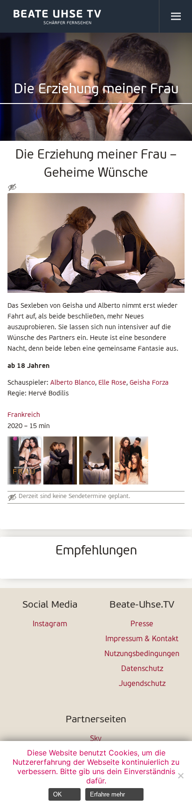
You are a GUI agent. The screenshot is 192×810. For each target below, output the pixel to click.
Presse (141, 624)
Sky (96, 739)
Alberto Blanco (72, 383)
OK (57, 794)
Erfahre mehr (107, 794)
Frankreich (23, 415)
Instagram (50, 624)
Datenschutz (142, 669)
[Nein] (180, 775)
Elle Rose (112, 383)
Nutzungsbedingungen (141, 654)
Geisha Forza (149, 383)
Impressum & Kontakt (141, 639)
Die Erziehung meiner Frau (96, 90)
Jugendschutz (142, 684)
